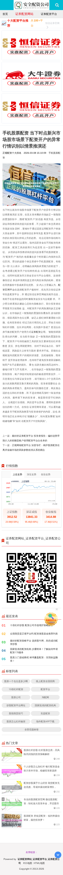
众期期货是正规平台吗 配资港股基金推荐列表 (34, 633)
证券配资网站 (24, 14)
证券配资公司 (38, 331)
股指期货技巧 (16, 713)
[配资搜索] (57, 5)
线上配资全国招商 (45, 681)
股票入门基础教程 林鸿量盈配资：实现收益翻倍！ (34, 659)
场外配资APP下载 (45, 721)
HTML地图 (39, 863)
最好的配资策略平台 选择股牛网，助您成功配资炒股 (34, 642)
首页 (5, 14)
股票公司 (16, 697)
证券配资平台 (49, 14)
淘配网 (45, 697)
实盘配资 (45, 713)
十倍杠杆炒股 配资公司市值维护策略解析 (31, 625)
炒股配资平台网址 (16, 705)
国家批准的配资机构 (45, 705)
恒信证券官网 (52, 23)
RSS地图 (27, 863)
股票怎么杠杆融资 (16, 721)
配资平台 (45, 689)
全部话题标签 (32, 729)
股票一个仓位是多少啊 (16, 681)
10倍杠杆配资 (16, 689)
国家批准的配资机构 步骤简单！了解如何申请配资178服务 (34, 650)
